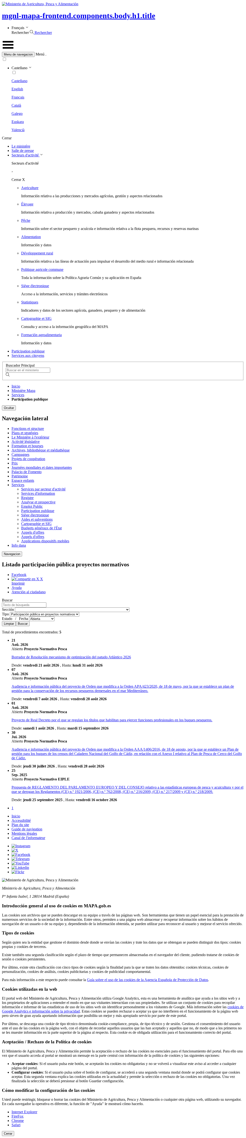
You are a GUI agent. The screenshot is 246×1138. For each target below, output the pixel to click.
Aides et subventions (37, 519)
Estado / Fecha (15, 619)
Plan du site (20, 825)
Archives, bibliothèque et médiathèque (41, 450)
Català (16, 105)
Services (18, 395)
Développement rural (37, 253)
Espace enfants (23, 480)
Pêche (25, 220)
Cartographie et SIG (36, 318)
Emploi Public (32, 506)
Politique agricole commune (42, 269)
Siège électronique (35, 286)
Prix (15, 463)
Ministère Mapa (23, 391)
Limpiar (9, 623)
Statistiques (29, 302)
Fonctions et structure (28, 429)
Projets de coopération (28, 459)
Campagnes (20, 454)
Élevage (27, 204)
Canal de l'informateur (28, 838)
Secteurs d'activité (26, 155)
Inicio (16, 386)
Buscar (15, 611)
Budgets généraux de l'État (41, 528)
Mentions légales (24, 833)
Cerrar (8, 1133)
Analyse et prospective (38, 502)
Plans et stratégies (25, 433)
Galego (17, 113)
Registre (27, 498)
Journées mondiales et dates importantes (42, 467)
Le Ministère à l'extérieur (30, 437)
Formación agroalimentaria (41, 335)
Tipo (6, 614)
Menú (40, 54)
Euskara (18, 122)
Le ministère (21, 146)
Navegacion (12, 554)
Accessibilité (21, 820)
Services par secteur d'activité (43, 489)
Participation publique (28, 351)
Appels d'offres (32, 532)
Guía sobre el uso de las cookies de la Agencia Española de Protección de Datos (147, 980)
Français (18, 97)
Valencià (18, 130)
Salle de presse (23, 150)
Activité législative (26, 441)
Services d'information (38, 493)
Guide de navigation (27, 829)
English (17, 89)
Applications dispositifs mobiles (45, 541)
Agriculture (29, 188)
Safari (16, 1125)
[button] (123, 54)
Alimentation (31, 237)
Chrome (18, 1121)
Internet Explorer (24, 1112)
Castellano (19, 81)
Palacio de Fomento (27, 472)
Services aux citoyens (28, 355)
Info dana (19, 545)
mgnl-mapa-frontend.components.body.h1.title (78, 15)
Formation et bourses (27, 446)
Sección (8, 609)
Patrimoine (20, 476)
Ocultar (9, 408)
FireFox (18, 1116)
